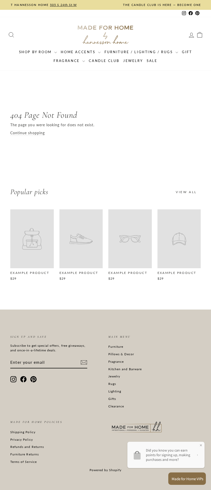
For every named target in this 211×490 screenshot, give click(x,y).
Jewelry (133, 61)
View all (186, 192)
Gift (187, 52)
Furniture (115, 347)
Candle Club (104, 61)
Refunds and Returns (27, 447)
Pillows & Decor (121, 354)
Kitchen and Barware (125, 369)
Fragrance (67, 61)
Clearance (116, 406)
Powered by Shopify (106, 470)
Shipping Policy (23, 432)
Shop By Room (36, 52)
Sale (152, 61)
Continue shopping (27, 133)
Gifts (112, 399)
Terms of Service (23, 462)
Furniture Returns (24, 454)
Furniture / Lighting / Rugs (139, 52)
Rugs (112, 384)
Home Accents (79, 52)
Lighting (114, 391)
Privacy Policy (21, 439)
